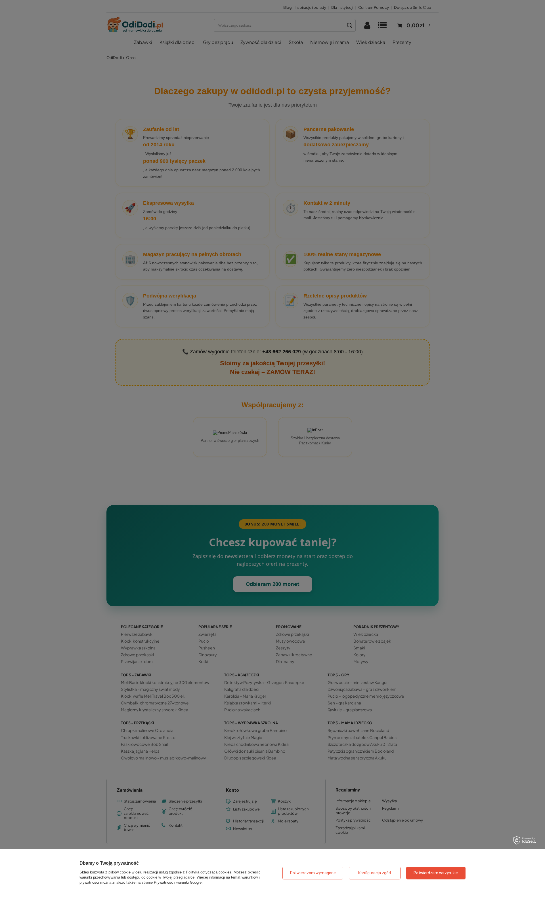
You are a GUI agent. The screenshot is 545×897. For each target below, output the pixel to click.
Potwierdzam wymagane (313, 873)
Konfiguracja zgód (374, 873)
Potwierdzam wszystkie (436, 873)
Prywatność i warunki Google (178, 882)
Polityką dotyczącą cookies (208, 872)
